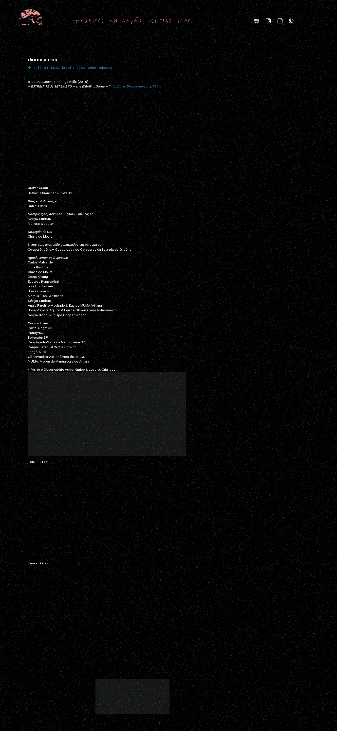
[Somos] (185, 21)
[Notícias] (159, 21)
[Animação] (125, 21)
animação (52, 68)
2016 (37, 68)
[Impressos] (88, 21)
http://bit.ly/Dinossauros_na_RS (133, 86)
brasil (66, 68)
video (92, 68)
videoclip (105, 68)
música (79, 68)
